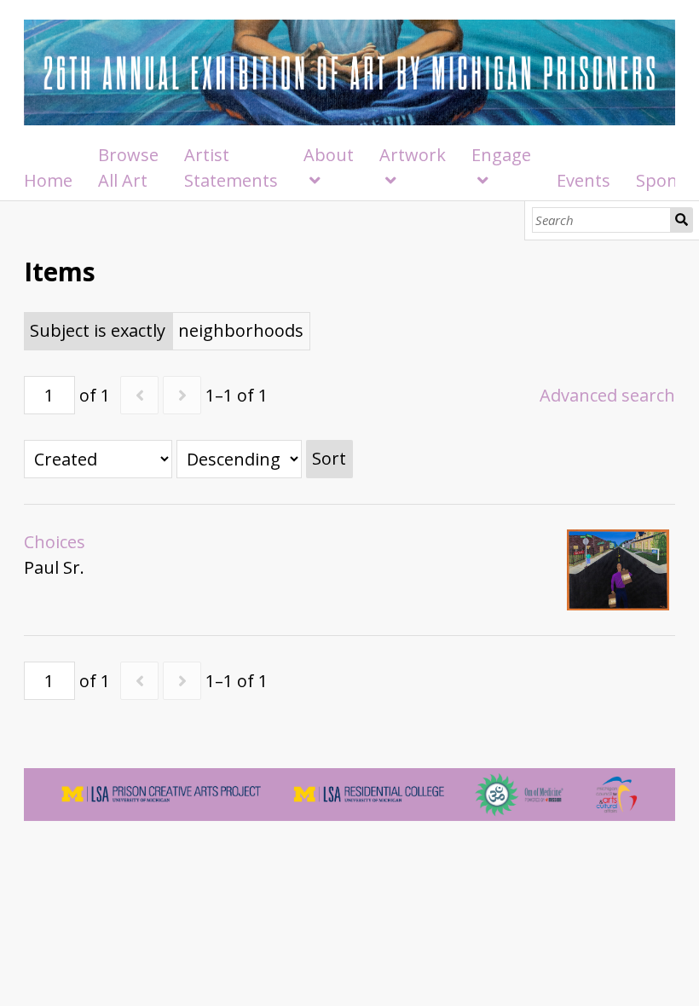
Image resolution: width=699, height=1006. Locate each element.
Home (48, 180)
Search (682, 220)
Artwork (412, 154)
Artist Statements (231, 167)
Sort (329, 458)
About (328, 154)
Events (583, 180)
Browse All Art (128, 167)
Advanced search (607, 395)
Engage (501, 154)
